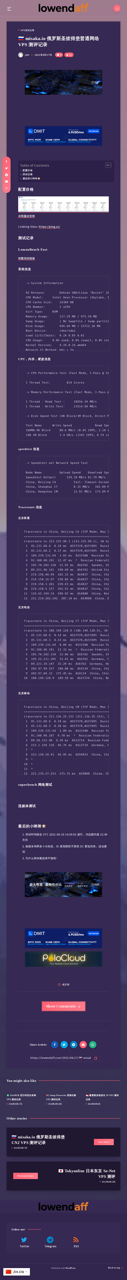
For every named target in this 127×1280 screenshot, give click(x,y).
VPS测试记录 (27, 30)
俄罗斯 (65, 984)
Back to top (114, 1267)
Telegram (50, 1246)
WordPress (70, 1268)
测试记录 (27, 174)
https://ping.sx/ (49, 226)
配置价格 (27, 170)
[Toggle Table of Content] (107, 165)
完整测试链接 (26, 258)
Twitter (24, 1246)
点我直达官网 (26, 216)
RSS (76, 1246)
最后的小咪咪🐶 (31, 178)
